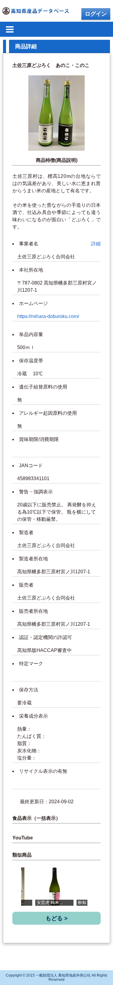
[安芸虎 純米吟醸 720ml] (54, 886)
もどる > (56, 918)
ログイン (96, 14)
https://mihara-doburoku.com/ (48, 316)
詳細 (96, 243)
